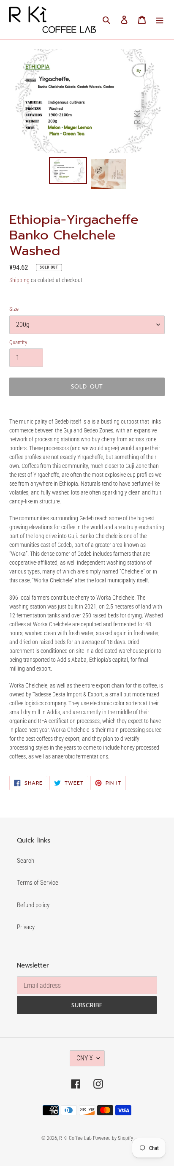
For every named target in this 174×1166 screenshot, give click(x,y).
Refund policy (33, 905)
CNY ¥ (84, 1058)
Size (14, 309)
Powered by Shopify (113, 1138)
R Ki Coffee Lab (76, 1138)
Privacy (26, 927)
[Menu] (160, 20)
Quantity (18, 342)
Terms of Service (37, 882)
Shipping (19, 280)
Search (25, 860)
